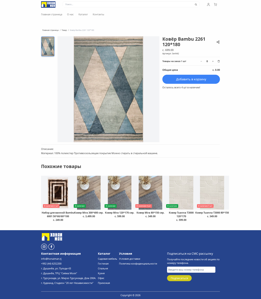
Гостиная (103, 263)
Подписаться (179, 278)
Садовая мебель (107, 258)
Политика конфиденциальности (138, 263)
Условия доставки (129, 258)
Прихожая (104, 283)
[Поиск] (196, 4)
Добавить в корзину (191, 79)
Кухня (101, 273)
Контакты (98, 14)
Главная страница (51, 14)
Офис (101, 278)
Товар (64, 30)
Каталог (83, 14)
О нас (70, 14)
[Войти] (208, 4)
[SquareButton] (217, 5)
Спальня (103, 268)
